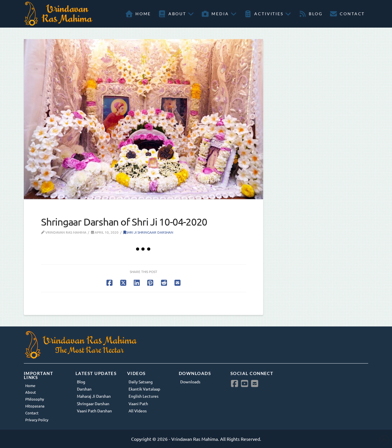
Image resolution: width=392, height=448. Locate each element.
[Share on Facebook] (109, 282)
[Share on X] (123, 282)
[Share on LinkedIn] (136, 282)
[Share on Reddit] (164, 282)
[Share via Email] (177, 282)
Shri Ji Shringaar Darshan (149, 232)
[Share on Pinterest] (150, 282)
